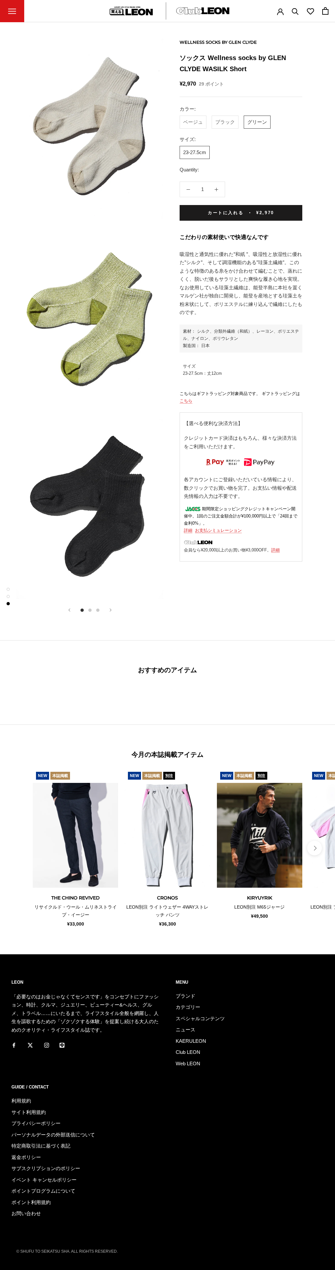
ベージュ (193, 122)
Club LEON (188, 1052)
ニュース (185, 1029)
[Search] (295, 11)
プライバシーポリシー (36, 1123)
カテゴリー (188, 1007)
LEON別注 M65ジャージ (259, 907)
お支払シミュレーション (218, 530)
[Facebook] (13, 1044)
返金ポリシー (26, 1157)
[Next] (111, 610)
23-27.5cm (194, 152)
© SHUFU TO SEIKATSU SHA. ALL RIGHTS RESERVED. (67, 1251)
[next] (314, 848)
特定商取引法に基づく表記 (40, 1146)
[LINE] (62, 1044)
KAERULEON (191, 1041)
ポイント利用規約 (31, 1202)
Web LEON (188, 1063)
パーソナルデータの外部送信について (53, 1134)
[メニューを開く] (12, 11)
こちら (186, 400)
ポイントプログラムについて (43, 1191)
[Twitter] (30, 1044)
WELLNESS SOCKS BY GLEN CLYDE (218, 42)
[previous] (20, 848)
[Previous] (69, 610)
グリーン (257, 122)
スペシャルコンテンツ (200, 1018)
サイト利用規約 (28, 1112)
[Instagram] (46, 1044)
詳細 (188, 530)
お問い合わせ (26, 1213)
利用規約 (21, 1100)
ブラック (225, 122)
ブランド (185, 996)
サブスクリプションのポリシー (45, 1168)
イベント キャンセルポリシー (44, 1180)
